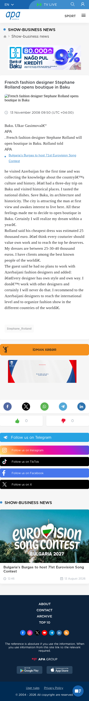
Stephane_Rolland (19, 328)
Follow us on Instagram (27, 450)
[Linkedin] (59, 633)
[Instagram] (30, 633)
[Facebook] (23, 633)
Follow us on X (22, 484)
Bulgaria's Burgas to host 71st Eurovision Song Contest (42, 158)
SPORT (70, 16)
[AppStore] (60, 670)
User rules (32, 688)
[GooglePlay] (30, 670)
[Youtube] (44, 633)
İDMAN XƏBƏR (44, 350)
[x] (37, 633)
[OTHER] (82, 16)
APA (8, 131)
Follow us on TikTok (25, 461)
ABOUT (45, 604)
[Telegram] (52, 633)
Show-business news (30, 36)
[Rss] (66, 633)
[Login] (82, 4)
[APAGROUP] (44, 659)
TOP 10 (44, 622)
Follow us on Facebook (28, 473)
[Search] (72, 4)
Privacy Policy (53, 688)
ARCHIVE (44, 616)
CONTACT (44, 610)
